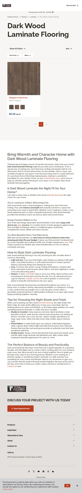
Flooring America (12, 17)
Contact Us (12, 446)
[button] (18, 55)
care (66, 242)
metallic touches (33, 279)
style (19, 225)
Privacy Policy (41, 477)
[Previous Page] (35, 124)
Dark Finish (12, 55)
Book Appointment (22, 408)
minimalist (30, 274)
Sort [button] (67, 49)
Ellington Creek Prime (18, 98)
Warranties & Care (15, 435)
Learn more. (8, 489)
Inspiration (11, 430)
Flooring (24, 17)
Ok (67, 485)
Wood (26, 55)
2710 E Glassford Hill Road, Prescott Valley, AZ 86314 (24, 457)
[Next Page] (46, 124)
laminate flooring (54, 195)
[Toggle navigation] (78, 5)
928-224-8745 (71, 5)
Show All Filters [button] (16, 49)
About (9, 441)
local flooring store (52, 178)
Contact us (11, 366)
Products (11, 425)
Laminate (33, 17)
